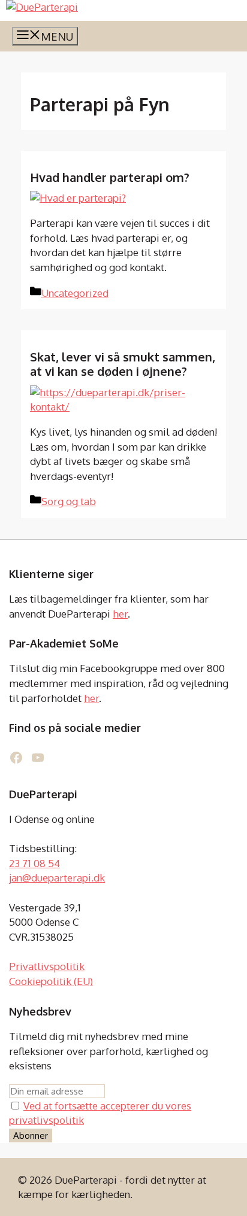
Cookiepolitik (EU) (51, 981)
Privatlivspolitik (47, 966)
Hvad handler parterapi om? (109, 177)
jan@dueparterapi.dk (57, 877)
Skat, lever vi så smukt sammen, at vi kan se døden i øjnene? (122, 364)
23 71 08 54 (34, 863)
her (120, 613)
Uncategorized (75, 292)
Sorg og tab (68, 501)
